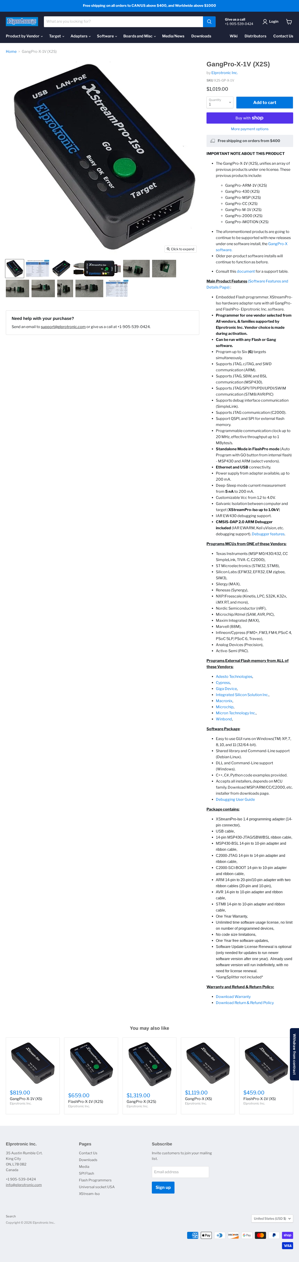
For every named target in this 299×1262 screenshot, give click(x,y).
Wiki (234, 36)
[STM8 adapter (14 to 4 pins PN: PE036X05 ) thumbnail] (164, 268)
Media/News (173, 36)
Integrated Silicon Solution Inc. (242, 695)
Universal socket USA (97, 1187)
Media (84, 1167)
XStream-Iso (89, 1194)
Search (11, 1216)
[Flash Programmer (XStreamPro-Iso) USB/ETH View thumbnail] (61, 268)
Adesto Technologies (234, 676)
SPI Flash (86, 1173)
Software (105, 36)
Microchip (225, 707)
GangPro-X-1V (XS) (26, 1099)
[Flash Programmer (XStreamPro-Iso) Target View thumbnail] (14, 268)
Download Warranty (233, 996)
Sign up (163, 1187)
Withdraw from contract (294, 1054)
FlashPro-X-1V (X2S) (85, 1101)
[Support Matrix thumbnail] (37, 268)
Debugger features (268, 534)
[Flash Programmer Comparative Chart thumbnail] (117, 288)
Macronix (224, 701)
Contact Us (283, 36)
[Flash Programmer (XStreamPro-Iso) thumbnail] (97, 268)
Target (55, 36)
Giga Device (226, 688)
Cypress (223, 682)
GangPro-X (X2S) (141, 1101)
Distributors (255, 36)
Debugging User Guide (235, 799)
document (246, 271)
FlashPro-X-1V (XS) (259, 1099)
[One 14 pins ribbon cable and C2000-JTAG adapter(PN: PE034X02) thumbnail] (43, 288)
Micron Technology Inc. (236, 713)
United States (270, 1218)
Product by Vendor (23, 36)
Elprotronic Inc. (224, 73)
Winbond (224, 719)
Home (11, 52)
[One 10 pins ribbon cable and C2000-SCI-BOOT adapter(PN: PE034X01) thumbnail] (89, 288)
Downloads (201, 36)
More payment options (250, 129)
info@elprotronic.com (24, 1185)
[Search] (209, 21)
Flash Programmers (95, 1180)
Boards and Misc (138, 36)
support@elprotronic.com (63, 327)
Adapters (79, 36)
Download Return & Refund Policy (245, 1003)
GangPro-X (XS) (198, 1099)
